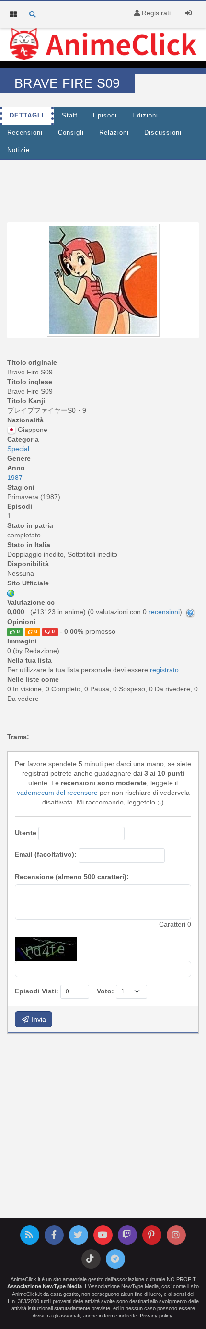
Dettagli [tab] (27, 115)
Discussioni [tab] (163, 132)
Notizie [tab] (18, 150)
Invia (38, 1019)
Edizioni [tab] (145, 115)
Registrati (155, 13)
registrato (164, 670)
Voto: (105, 991)
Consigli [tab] (71, 132)
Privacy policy (156, 1315)
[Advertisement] (103, 188)
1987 (15, 477)
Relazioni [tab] (114, 132)
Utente (25, 833)
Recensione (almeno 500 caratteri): (72, 877)
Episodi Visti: (36, 991)
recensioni (164, 612)
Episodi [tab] (105, 115)
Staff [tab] (70, 115)
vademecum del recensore (57, 792)
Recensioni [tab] (25, 132)
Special (18, 449)
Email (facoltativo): (46, 854)
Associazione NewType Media (44, 1286)
